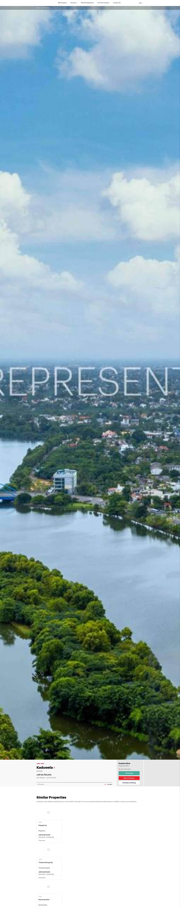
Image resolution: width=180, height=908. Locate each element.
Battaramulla (44, 899)
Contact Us (117, 2)
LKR (140, 3)
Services (73, 2)
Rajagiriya (43, 825)
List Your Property (103, 2)
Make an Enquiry (129, 778)
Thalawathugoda (46, 862)
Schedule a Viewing (129, 782)
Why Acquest (62, 2)
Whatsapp (129, 773)
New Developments (87, 2)
